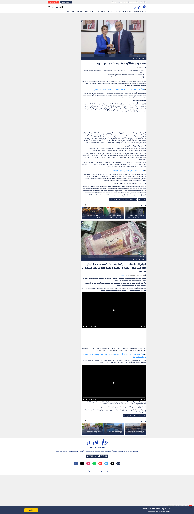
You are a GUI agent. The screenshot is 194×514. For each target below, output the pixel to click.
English (53, 7)
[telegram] (106, 463)
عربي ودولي (109, 11)
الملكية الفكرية (96, 471)
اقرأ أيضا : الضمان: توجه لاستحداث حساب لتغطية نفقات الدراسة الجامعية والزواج (119, 89)
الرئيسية (144, 11)
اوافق (31, 510)
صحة (126, 11)
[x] (82, 463)
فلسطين (121, 11)
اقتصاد (103, 11)
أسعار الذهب (137, 11)
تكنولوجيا (86, 11)
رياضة (98, 11)
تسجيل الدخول (65, 2)
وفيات (68, 11)
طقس (115, 11)
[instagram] (88, 463)
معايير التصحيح (88, 471)
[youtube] (100, 463)
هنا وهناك (92, 11)
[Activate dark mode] (61, 7)
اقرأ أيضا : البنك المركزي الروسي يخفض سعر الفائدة (128, 170)
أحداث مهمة (79, 11)
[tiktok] (112, 463)
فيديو (73, 11)
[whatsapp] (94, 463)
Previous (85, 205)
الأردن (130, 11)
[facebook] (76, 463)
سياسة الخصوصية (151, 511)
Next (83, 205)
